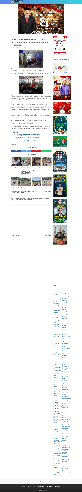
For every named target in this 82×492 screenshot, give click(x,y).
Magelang (65, 300)
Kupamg (55, 467)
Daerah (55, 347)
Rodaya (64, 380)
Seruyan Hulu (65, 419)
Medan (64, 314)
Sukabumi (65, 438)
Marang (64, 311)
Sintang (64, 430)
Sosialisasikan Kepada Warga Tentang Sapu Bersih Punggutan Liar (15, 169)
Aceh (55, 296)
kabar (55, 400)
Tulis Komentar (24, 47)
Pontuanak (65, 366)
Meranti (64, 325)
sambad (64, 387)
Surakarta (65, 461)
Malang (64, 305)
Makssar (64, 303)
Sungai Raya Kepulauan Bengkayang (65, 453)
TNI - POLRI (65, 468)
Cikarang (55, 343)
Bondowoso (56, 334)
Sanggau (65, 396)
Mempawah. (65, 321)
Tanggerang (65, 463)
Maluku (64, 309)
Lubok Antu (65, 296)
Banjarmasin (56, 310)
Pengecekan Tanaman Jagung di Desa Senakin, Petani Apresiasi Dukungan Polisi (25, 190)
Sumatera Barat (66, 443)
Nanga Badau (65, 330)
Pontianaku (65, 364)
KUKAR (55, 465)
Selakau (64, 409)
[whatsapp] (46, 151)
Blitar (55, 330)
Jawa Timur (56, 391)
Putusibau (65, 372)
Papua (64, 350)
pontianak (65, 359)
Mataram (65, 312)
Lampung (56, 470)
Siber (34, 486)
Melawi (64, 316)
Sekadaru (65, 401)
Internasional (56, 373)
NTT (64, 334)
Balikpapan (56, 303)
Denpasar (56, 348)
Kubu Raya (56, 463)
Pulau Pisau (65, 371)
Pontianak (65, 360)
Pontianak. (65, 362)
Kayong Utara (56, 445)
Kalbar (38, 2)
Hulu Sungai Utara (57, 367)
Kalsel (55, 422)
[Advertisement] (62, 265)
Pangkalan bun (66, 348)
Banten (55, 312)
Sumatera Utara (66, 445)
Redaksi (24, 486)
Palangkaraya (65, 341)
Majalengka (65, 302)
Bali (54, 301)
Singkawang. (65, 428)
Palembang (65, 346)
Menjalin (64, 323)
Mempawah (65, 320)
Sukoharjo (65, 440)
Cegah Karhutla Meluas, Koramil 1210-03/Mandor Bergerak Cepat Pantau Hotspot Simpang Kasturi (27, 141)
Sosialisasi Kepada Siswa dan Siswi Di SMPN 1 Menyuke (46, 169)
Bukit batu (56, 338)
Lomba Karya (65, 294)
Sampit (64, 394)
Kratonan (55, 460)
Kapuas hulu (56, 433)
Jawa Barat (56, 388)
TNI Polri (33, 2)
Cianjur (55, 341)
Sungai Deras (65, 447)
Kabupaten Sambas (57, 408)
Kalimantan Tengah (57, 416)
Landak (55, 472)
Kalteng (55, 425)
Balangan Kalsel (57, 299)
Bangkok (55, 308)
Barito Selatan (56, 315)
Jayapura (55, 395)
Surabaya (65, 459)
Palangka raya (66, 339)
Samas (64, 385)
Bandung (55, 305)
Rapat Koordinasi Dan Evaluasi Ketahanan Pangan (36, 169)
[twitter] (26, 151)
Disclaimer (57, 486)
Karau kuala (56, 438)
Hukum (55, 362)
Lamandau (56, 469)
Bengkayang (56, 326)
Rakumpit (65, 376)
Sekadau (65, 403)
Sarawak (64, 400)
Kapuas (55, 429)
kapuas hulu (56, 431)
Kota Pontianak (57, 453)
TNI (64, 466)
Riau (64, 378)
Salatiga (64, 383)
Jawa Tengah (56, 389)
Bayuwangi (56, 320)
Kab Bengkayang (57, 398)
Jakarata (55, 377)
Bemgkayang (56, 324)
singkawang (65, 422)
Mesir (64, 329)
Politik (27, 2)
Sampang (65, 392)
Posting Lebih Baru (15, 235)
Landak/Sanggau (57, 474)
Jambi (55, 380)
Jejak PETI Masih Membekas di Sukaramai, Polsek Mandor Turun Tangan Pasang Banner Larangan (27, 138)
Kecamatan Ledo (57, 446)
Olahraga (65, 338)
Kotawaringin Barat (57, 457)
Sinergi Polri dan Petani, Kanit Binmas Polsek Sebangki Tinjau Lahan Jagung (46, 189)
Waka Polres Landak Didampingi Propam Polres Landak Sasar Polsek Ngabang (36, 189)
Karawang (56, 443)
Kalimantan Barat (57, 413)
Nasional (64, 332)
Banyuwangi (56, 314)
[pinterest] (36, 151)
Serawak (64, 417)
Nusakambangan (66, 336)
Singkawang (65, 424)
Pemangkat (65, 353)
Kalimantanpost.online (43, 490)
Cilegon (55, 345)
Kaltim (55, 427)
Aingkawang (56, 297)
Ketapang (56, 451)
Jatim (55, 384)
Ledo (64, 293)
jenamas (55, 397)
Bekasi (55, 322)
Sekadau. (65, 407)
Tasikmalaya (65, 464)
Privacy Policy (41, 486)
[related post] (16, 161)
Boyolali (55, 336)
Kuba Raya (56, 461)
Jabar (55, 375)
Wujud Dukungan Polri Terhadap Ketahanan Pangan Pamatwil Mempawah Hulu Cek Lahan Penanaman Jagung (15, 190)
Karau (55, 436)
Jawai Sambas (56, 393)
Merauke (65, 327)
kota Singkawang (57, 455)
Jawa (55, 386)
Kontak (29, 486)
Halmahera (56, 361)
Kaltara (55, 424)
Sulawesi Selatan (66, 442)
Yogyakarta (65, 473)
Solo (64, 431)
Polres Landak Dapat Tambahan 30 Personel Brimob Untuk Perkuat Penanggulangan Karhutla (27, 135)
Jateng (55, 382)
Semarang (65, 413)
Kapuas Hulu (56, 434)
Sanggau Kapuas (66, 398)
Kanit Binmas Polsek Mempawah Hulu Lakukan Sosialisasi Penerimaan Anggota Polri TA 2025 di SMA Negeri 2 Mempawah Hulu (25, 171)
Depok (55, 350)
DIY (54, 352)
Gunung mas (56, 356)
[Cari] (70, 1)
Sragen (64, 436)
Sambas (64, 389)
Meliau (64, 318)
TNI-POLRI (65, 472)
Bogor (55, 332)
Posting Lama (48, 235)
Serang (64, 415)
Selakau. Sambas (66, 410)
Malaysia (65, 307)
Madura (64, 298)
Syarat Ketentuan (49, 486)
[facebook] (16, 151)
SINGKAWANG (66, 426)
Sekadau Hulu (65, 405)
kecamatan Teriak (57, 448)
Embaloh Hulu (56, 354)
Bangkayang (56, 306)
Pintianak (65, 355)
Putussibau (65, 374)
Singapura (65, 421)
